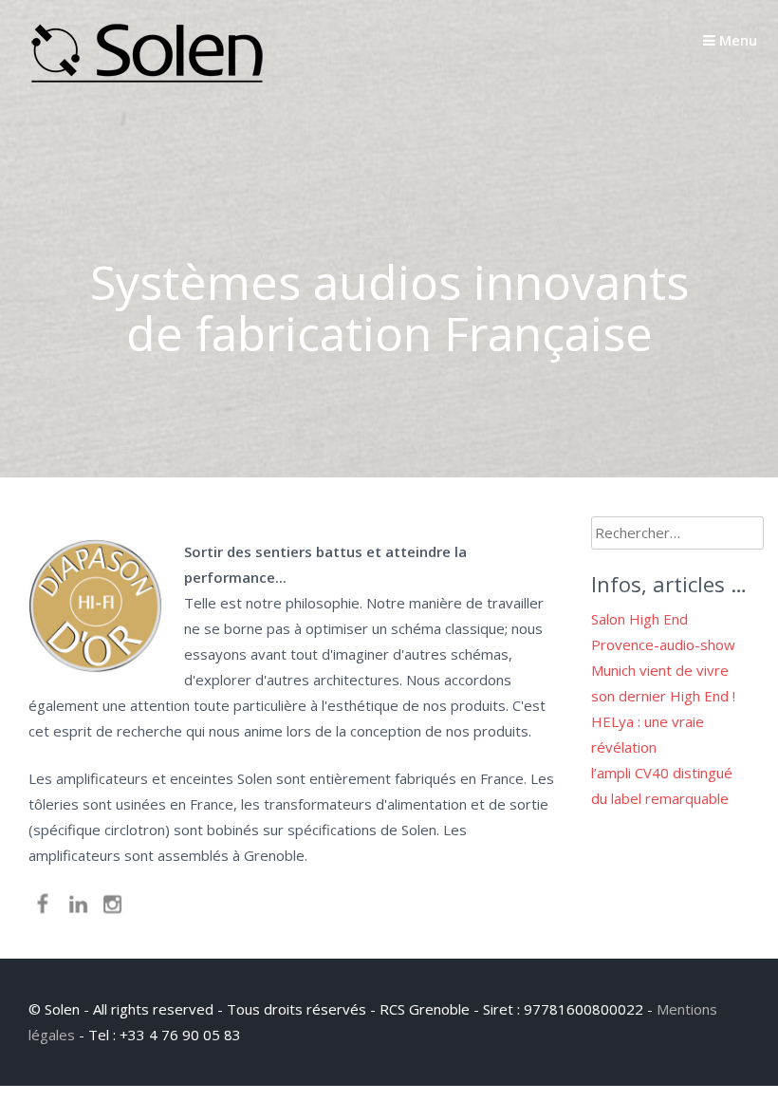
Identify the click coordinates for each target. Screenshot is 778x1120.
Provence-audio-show (663, 644)
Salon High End (639, 618)
